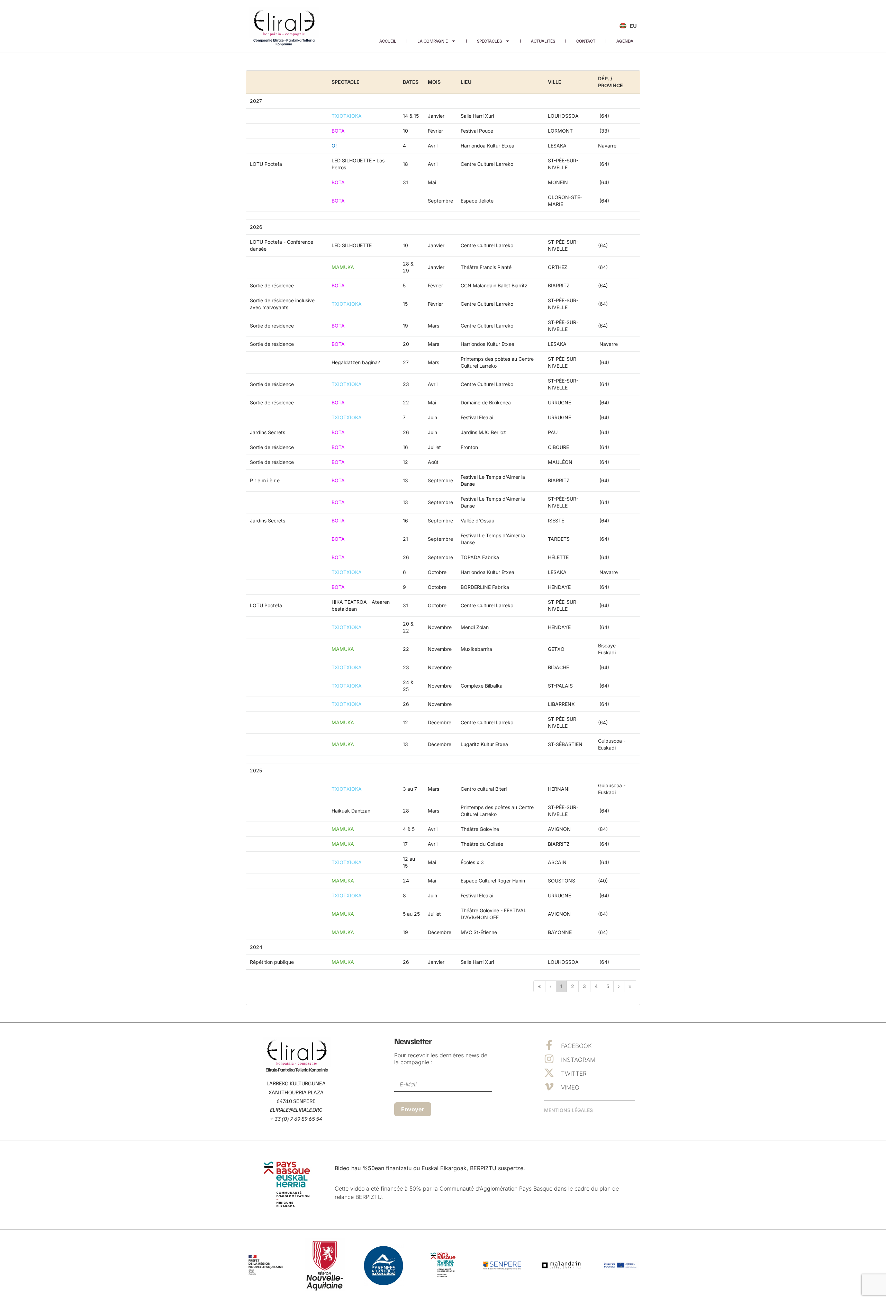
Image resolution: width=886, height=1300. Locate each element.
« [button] (539, 986)
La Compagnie (432, 41)
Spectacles (489, 41)
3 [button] (584, 986)
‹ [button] (551, 986)
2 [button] (572, 986)
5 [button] (607, 986)
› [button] (619, 986)
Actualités (543, 41)
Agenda (624, 41)
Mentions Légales (568, 1110)
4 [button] (596, 986)
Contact (585, 41)
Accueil (387, 41)
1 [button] (561, 986)
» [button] (630, 986)
